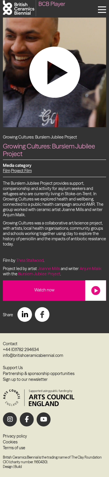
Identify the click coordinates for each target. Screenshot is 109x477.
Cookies (10, 442)
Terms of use (14, 447)
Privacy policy (15, 436)
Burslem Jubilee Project (39, 273)
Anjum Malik (90, 268)
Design (8, 466)
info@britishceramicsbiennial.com (33, 355)
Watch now (44, 290)
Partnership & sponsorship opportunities (38, 373)
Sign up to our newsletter (25, 379)
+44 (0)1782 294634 (21, 349)
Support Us (13, 367)
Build (18, 466)
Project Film (21, 170)
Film (6, 170)
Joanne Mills (49, 268)
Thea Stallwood (30, 260)
